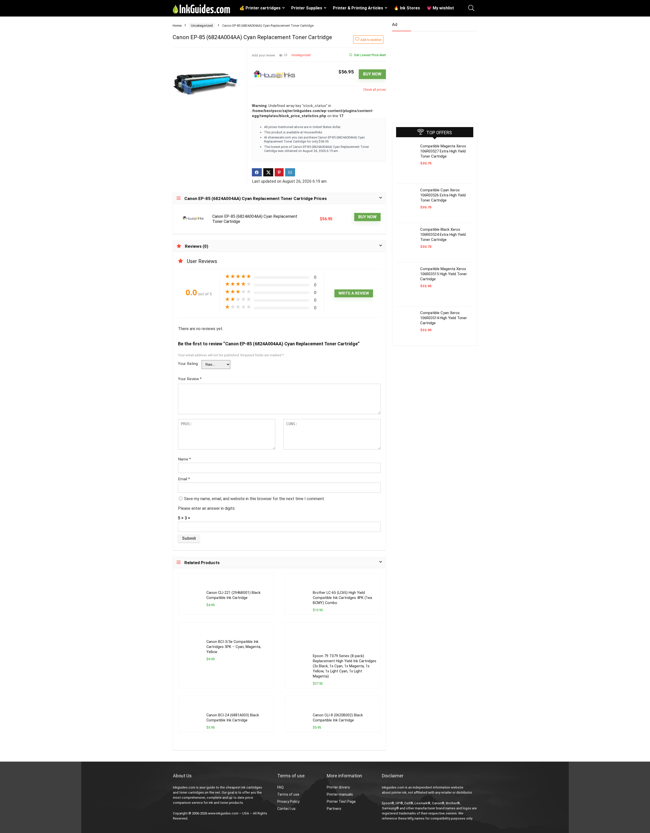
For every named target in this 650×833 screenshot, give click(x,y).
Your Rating (188, 363)
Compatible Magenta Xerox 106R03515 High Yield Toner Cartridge (443, 274)
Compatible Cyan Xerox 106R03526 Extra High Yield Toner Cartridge (443, 195)
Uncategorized (202, 25)
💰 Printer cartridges (260, 8)
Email (184, 479)
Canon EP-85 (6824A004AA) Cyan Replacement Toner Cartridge (254, 219)
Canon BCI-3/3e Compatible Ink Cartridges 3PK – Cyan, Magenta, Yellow (233, 647)
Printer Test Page (341, 801)
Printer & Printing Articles (358, 8)
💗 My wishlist (440, 8)
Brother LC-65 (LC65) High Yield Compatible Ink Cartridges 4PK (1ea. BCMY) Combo (343, 598)
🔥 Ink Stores (407, 8)
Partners (334, 809)
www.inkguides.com (223, 813)
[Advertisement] (430, 75)
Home (177, 25)
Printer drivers (338, 787)
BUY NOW (372, 74)
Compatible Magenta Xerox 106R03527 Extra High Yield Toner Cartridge (443, 151)
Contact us (286, 809)
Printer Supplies (306, 8)
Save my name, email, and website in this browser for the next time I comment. (254, 498)
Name (184, 459)
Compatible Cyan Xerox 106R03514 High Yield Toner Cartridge (443, 318)
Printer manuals (340, 794)
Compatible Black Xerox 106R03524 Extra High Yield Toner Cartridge (443, 234)
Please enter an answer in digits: (206, 508)
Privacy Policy (288, 801)
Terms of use (288, 794)
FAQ (280, 787)
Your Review (190, 379)
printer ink (399, 792)
